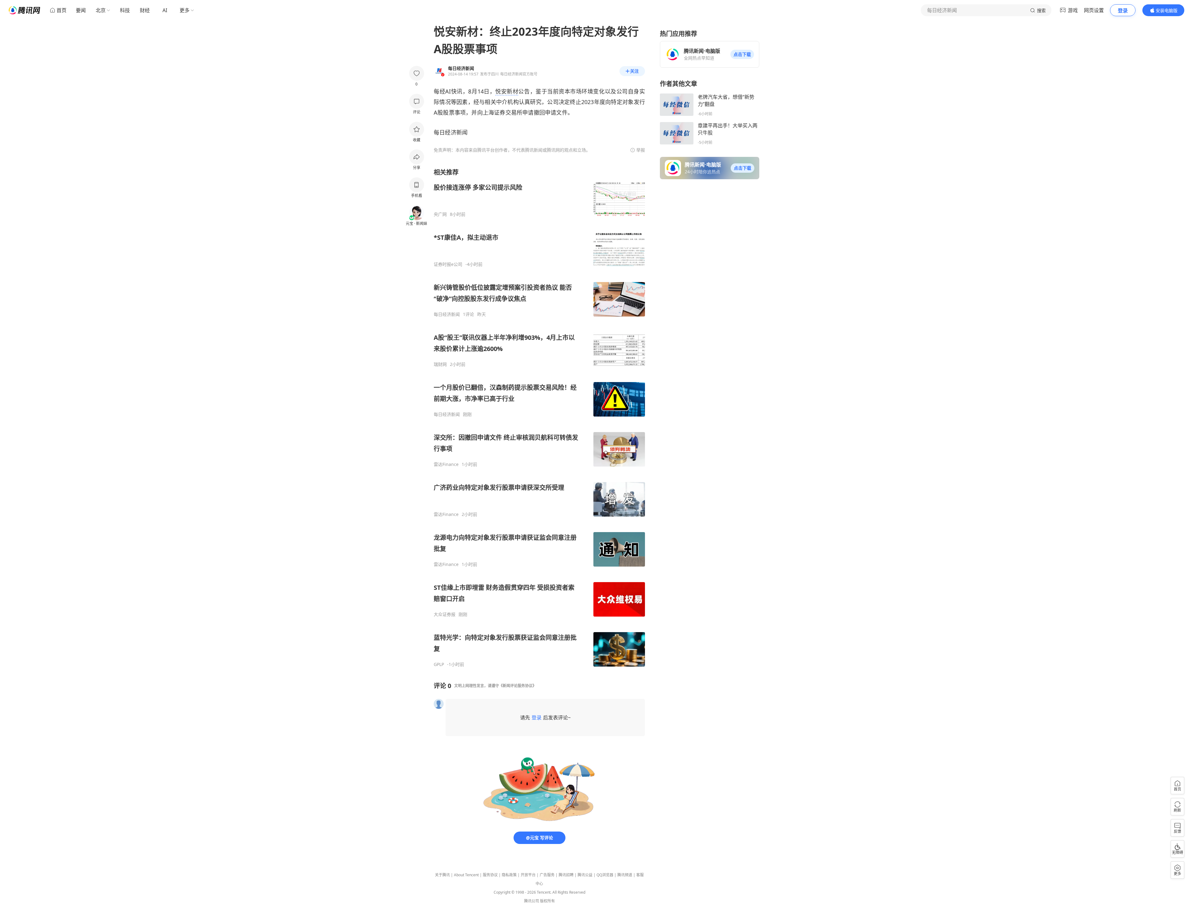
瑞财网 (440, 364)
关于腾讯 (442, 875)
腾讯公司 (531, 901)
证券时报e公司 (448, 264)
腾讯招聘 (566, 875)
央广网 (440, 214)
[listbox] (539, 418)
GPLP (439, 664)
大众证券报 (444, 614)
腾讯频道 (624, 875)
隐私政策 (509, 875)
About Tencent (466, 875)
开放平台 (528, 875)
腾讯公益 (585, 875)
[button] (742, 54)
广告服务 (547, 875)
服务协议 (490, 875)
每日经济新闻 (447, 314)
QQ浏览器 (604, 875)
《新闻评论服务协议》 (517, 685)
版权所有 (547, 901)
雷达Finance (446, 464)
